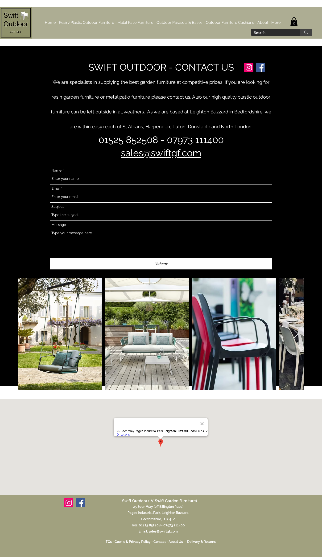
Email (55, 188)
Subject (57, 206)
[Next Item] (296, 334)
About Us (176, 542)
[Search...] (306, 32)
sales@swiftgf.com (161, 152)
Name (56, 170)
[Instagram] (248, 67)
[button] (294, 21)
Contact (159, 542)
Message (58, 225)
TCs (109, 542)
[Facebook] (260, 67)
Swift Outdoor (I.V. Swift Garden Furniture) (159, 501)
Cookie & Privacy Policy (133, 542)
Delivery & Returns (201, 542)
